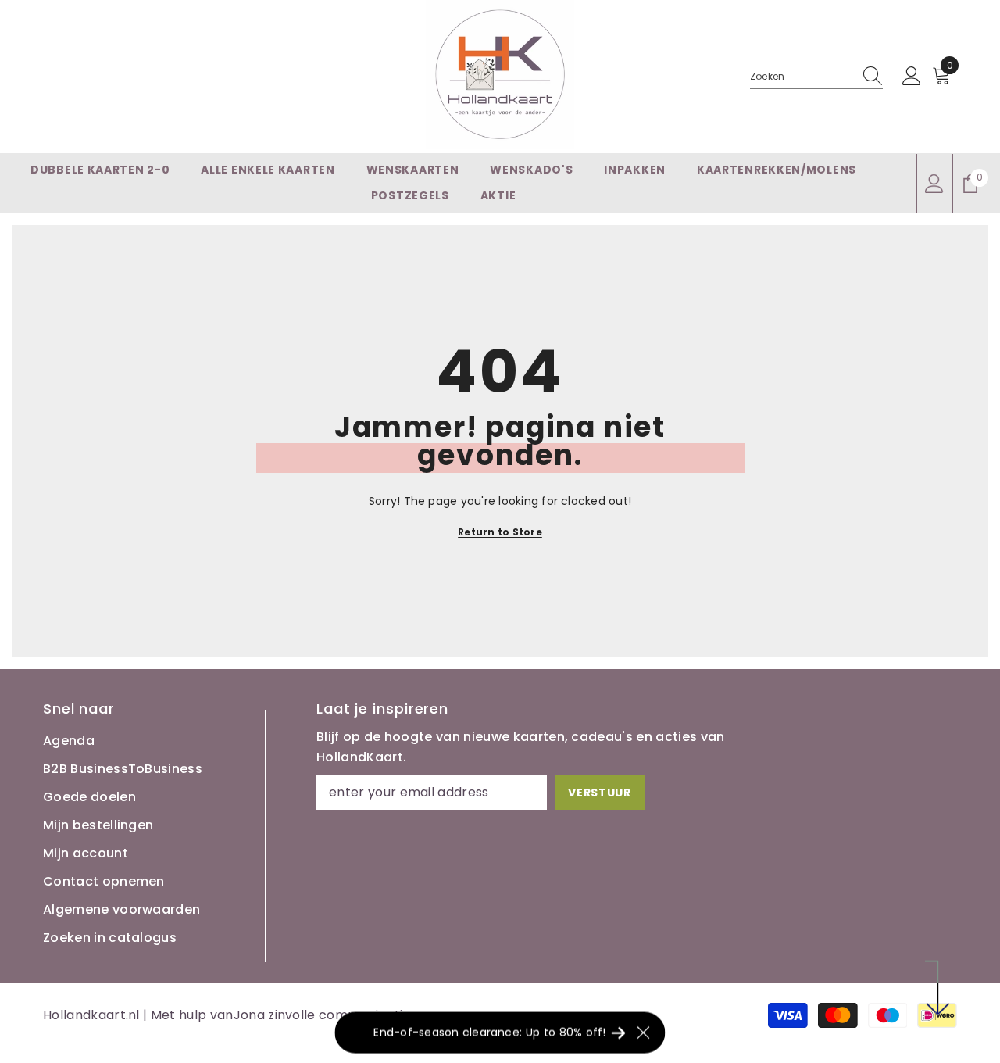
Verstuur (599, 792)
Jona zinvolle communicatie (322, 1015)
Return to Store (500, 532)
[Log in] (911, 76)
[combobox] (801, 76)
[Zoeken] (816, 77)
